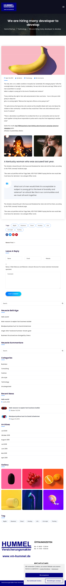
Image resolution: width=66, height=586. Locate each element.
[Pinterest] (16, 234)
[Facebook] (7, 234)
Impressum (55, 569)
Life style (10, 230)
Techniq (19, 230)
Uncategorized (6, 386)
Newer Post (10, 243)
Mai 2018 (4, 453)
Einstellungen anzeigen (54, 580)
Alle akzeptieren (44, 575)
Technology (22, 29)
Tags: (7, 225)
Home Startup (9, 29)
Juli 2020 (4, 431)
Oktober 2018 (5, 435)
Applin (14, 225)
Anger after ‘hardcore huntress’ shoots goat (16, 331)
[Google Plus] (13, 234)
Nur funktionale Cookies (34, 580)
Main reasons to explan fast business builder (16, 321)
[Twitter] (10, 234)
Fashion (4, 373)
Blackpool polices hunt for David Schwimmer (16, 326)
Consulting (5, 369)
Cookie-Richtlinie (45, 569)
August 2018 (5, 440)
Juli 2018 (4, 444)
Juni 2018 (4, 449)
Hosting (40, 225)
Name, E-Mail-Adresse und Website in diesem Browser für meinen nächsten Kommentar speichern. (32, 268)
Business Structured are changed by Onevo (15, 335)
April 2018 (4, 458)
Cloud (32, 225)
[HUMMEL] (8, 7)
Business (23, 225)
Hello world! (5, 317)
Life (48, 225)
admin (20, 78)
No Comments (40, 78)
